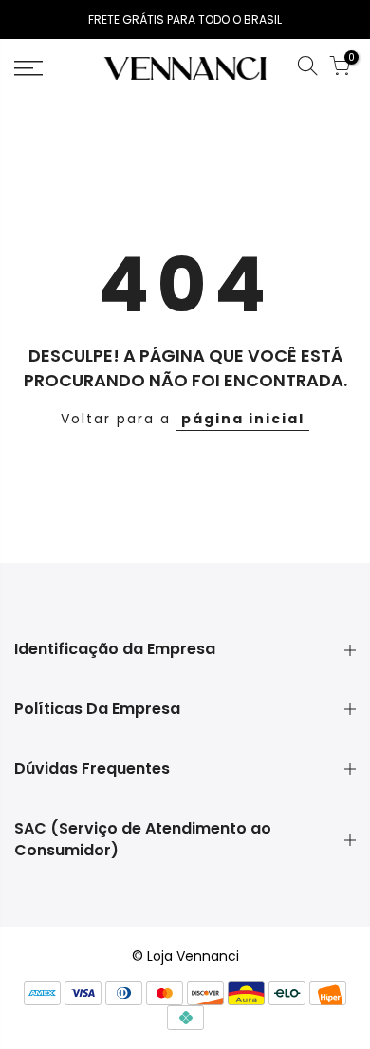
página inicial (243, 418)
